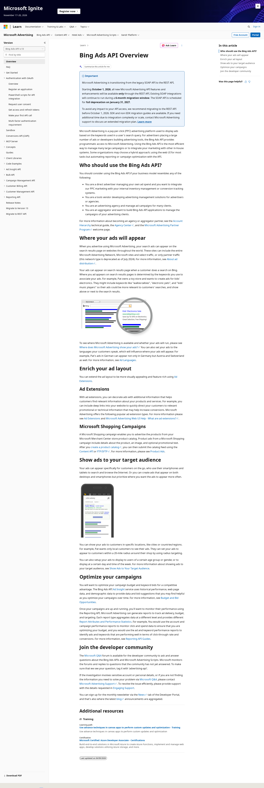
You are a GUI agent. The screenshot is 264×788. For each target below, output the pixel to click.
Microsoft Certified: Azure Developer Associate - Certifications (112, 740)
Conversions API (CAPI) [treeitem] (17, 135)
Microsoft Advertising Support (97, 683)
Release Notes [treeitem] (13, 202)
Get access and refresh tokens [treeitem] (24, 109)
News (141, 694)
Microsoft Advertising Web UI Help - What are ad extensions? (141, 418)
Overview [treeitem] (11, 61)
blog (119, 699)
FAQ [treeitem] (8, 67)
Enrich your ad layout (231, 59)
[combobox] (24, 48)
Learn (83, 45)
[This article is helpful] (246, 82)
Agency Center (123, 225)
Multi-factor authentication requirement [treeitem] (22, 122)
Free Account (241, 34)
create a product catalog (105, 447)
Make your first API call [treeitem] (20, 115)
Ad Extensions (92, 418)
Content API (86, 451)
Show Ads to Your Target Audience (129, 568)
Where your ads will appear (234, 55)
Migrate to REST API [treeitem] (16, 213)
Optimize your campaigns (233, 67)
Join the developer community (235, 71)
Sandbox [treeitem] (10, 130)
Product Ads (157, 451)
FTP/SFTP (102, 451)
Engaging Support (123, 688)
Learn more (145, 121)
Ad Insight (119, 589)
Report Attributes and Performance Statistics (105, 621)
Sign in (256, 26)
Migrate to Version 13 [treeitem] (17, 208)
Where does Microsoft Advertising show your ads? (108, 347)
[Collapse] (45, 42)
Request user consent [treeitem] (20, 104)
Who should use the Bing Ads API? (238, 51)
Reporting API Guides (138, 638)
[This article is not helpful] (249, 82)
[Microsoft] (6, 27)
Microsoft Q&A (93, 655)
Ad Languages (127, 360)
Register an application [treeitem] (20, 89)
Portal (255, 34)
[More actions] (182, 45)
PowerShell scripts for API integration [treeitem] (22, 96)
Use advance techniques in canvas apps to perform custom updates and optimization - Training (129, 727)
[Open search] (249, 26)
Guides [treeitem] (9, 152)
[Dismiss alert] (257, 6)
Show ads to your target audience (237, 63)
